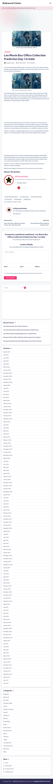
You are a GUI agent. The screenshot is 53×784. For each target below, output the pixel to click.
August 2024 (6, 422)
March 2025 (6, 400)
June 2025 (6, 391)
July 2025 (5, 388)
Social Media (6, 721)
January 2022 (7, 516)
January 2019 (6, 625)
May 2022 (6, 504)
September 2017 (7, 674)
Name (6, 266)
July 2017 (5, 680)
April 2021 (6, 543)
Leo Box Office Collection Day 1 (11, 196)
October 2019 (7, 598)
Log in (6, 762)
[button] (16, 213)
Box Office (7, 8)
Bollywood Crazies (12, 3)
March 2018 (6, 656)
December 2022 (7, 482)
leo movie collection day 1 (36, 196)
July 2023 (5, 461)
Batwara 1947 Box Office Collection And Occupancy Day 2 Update (22, 337)
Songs (5, 724)
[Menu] (50, 3)
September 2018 (7, 637)
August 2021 (6, 531)
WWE (4, 752)
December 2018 (7, 628)
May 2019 (5, 613)
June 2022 (6, 501)
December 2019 (7, 592)
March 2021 (6, 546)
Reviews (5, 718)
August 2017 (6, 677)
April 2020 (6, 580)
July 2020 (6, 571)
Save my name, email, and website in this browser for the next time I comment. (24, 273)
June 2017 (6, 683)
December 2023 (7, 446)
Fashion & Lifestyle (8, 709)
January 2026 (7, 370)
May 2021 (5, 540)
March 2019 (6, 619)
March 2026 (6, 367)
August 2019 (6, 604)
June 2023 (6, 464)
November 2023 (7, 449)
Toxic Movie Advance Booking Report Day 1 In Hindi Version (19, 333)
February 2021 (7, 549)
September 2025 (7, 382)
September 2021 (7, 528)
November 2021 (7, 522)
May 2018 (5, 650)
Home (3, 8)
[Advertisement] (26, 22)
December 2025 (7, 373)
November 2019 (7, 595)
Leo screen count (8, 199)
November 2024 (7, 412)
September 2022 (7, 491)
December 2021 (7, 519)
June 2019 (6, 610)
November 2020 (7, 558)
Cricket (5, 706)
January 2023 (7, 479)
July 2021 (5, 534)
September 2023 (7, 455)
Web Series (6, 749)
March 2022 (6, 510)
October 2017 (7, 671)
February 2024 (7, 440)
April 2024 (6, 434)
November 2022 (7, 485)
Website (37, 266)
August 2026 (6, 352)
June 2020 (6, 574)
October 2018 (7, 634)
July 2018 (5, 643)
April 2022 (6, 507)
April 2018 (6, 653)
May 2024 (6, 431)
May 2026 (6, 361)
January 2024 (7, 443)
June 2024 (6, 428)
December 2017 (7, 665)
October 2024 (7, 415)
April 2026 (6, 364)
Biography (6, 694)
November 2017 (7, 668)
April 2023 (6, 470)
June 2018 (6, 646)
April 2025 (6, 397)
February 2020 (7, 586)
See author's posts (21, 183)
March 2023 (6, 473)
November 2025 (7, 376)
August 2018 (6, 640)
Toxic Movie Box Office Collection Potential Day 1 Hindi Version (20, 330)
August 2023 (6, 458)
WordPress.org (9, 772)
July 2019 (5, 607)
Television (6, 736)
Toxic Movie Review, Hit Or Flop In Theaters (15, 326)
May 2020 (6, 577)
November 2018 (7, 631)
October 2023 (7, 452)
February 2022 (7, 513)
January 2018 (6, 662)
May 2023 (6, 467)
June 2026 (6, 358)
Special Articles (7, 730)
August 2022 (6, 494)
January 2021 (6, 552)
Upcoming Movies (8, 746)
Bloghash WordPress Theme (42, 781)
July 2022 (5, 498)
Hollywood (6, 715)
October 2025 (7, 379)
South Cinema (7, 727)
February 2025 (7, 403)
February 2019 (7, 622)
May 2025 (6, 394)
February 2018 (7, 659)
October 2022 (7, 488)
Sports (5, 733)
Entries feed (8, 765)
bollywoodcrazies (21, 176)
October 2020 (7, 561)
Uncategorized (7, 742)
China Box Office (7, 703)
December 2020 (7, 555)
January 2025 (7, 406)
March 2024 (6, 437)
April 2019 (6, 616)
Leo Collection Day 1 (24, 196)
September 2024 (7, 418)
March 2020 (6, 583)
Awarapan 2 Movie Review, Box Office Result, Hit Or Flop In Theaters (22, 341)
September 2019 (7, 601)
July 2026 (5, 355)
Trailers (5, 739)
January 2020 (7, 589)
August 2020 (6, 567)
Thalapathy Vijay (27, 199)
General (5, 712)
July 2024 (5, 425)
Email (22, 266)
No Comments (32, 62)
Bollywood (6, 697)
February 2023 (7, 476)
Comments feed (9, 769)
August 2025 (6, 385)
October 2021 (7, 525)
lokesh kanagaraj (17, 199)
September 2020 (7, 564)
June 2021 (6, 537)
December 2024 (7, 409)
